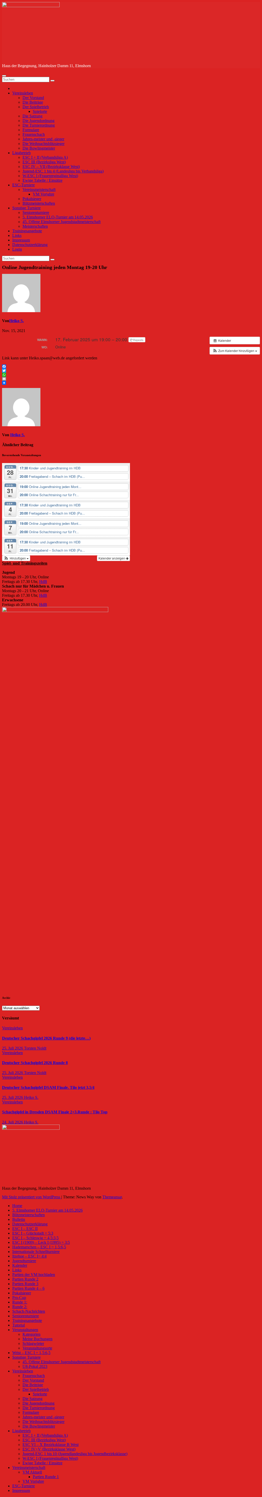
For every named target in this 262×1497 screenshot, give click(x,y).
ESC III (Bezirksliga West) (44, 162)
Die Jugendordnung (38, 120)
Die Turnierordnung (39, 125)
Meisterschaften (35, 226)
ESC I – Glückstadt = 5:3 (32, 1233)
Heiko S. (16, 321)
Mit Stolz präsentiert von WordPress (31, 1197)
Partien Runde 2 (25, 1279)
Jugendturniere (24, 1261)
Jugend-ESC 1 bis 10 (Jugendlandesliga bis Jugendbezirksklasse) (75, 1454)
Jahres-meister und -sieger (43, 139)
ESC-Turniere (23, 185)
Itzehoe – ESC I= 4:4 (29, 1256)
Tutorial (18, 1325)
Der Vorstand (33, 97)
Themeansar (112, 1197)
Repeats (138, 340)
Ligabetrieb (21, 153)
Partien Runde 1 (46, 1477)
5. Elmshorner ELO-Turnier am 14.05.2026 (58, 217)
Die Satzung (32, 116)
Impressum (21, 240)
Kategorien (31, 1334)
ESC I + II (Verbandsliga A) (45, 157)
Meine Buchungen (37, 1339)
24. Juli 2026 (13, 1122)
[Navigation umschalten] (4, 76)
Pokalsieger (32, 199)
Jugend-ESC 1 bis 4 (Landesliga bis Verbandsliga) (63, 171)
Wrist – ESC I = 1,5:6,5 (31, 1352)
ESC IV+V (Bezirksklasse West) (49, 1449)
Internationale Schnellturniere (36, 1251)
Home (17, 1205)
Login (17, 249)
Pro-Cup (19, 1297)
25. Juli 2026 (13, 1048)
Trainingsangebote (27, 231)
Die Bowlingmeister (39, 148)
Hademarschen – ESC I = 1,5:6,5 (39, 1247)
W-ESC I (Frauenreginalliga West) (50, 176)
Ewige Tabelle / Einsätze (42, 180)
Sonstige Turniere (26, 208)
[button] (235, 350)
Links (16, 235)
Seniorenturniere (36, 212)
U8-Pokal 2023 (35, 1366)
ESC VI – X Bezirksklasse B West (51, 1444)
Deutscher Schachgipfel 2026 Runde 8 (35, 1063)
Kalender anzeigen (112, 558)
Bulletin (18, 1219)
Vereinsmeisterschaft (39, 189)
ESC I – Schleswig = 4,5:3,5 (35, 1238)
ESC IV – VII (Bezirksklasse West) (51, 166)
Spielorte (40, 111)
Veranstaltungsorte (37, 1348)
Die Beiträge (33, 102)
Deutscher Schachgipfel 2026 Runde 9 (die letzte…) (46, 1038)
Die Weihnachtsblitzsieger (43, 143)
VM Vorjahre (43, 194)
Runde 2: (19, 1307)
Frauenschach (34, 134)
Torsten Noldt (35, 1048)
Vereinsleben (22, 93)
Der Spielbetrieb (36, 107)
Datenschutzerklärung (30, 244)
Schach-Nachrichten (28, 1311)
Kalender (19, 1265)
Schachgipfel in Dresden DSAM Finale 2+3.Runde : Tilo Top (54, 1112)
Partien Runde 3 (25, 1284)
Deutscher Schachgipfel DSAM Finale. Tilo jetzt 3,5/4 (48, 1087)
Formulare (31, 130)
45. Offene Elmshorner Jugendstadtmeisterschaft (62, 222)
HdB (43, 581)
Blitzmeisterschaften (39, 203)
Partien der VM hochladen (33, 1274)
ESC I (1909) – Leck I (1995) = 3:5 (41, 1242)
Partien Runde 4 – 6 (28, 1288)
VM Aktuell (32, 1472)
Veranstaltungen (25, 1330)
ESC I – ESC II (25, 1228)
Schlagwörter (33, 1343)
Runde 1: (19, 1302)
